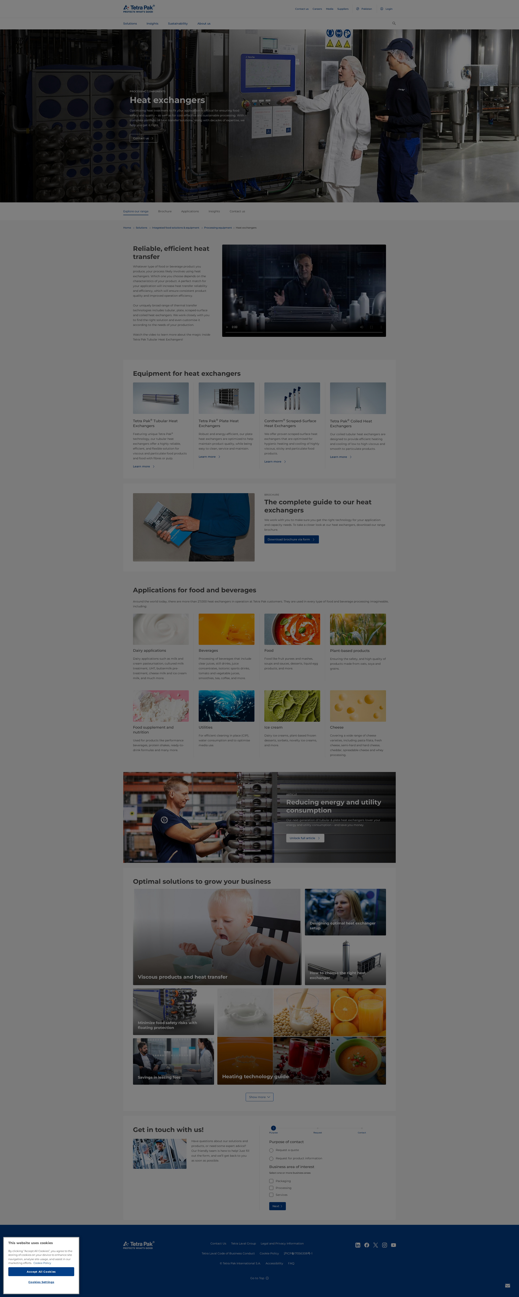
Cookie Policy (42, 1263)
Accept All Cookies (41, 1271)
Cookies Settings (41, 1282)
